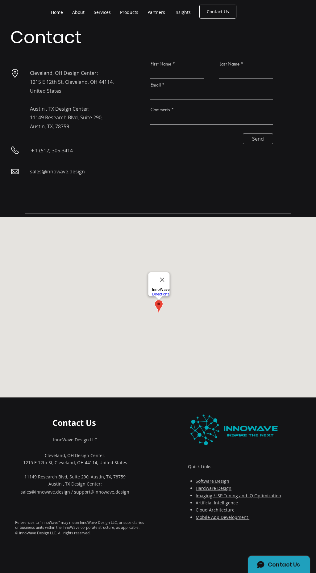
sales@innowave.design (45, 492)
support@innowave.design (101, 492)
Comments (160, 110)
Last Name (229, 64)
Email (156, 85)
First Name (161, 64)
